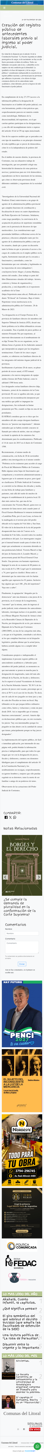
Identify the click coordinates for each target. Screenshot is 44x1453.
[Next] (38, 877)
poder (6, 12)
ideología (8, 16)
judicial (16, 12)
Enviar (22, 964)
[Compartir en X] (10, 818)
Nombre (8, 929)
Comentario (10, 939)
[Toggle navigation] (4, 7)
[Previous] (5, 877)
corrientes (28, 12)
